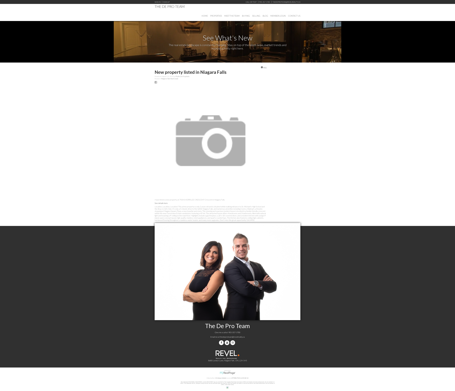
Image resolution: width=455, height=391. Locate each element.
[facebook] (222, 343)
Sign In (158, 2)
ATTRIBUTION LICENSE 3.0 (239, 378)
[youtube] (227, 343)
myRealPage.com (228, 373)
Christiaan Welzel (220, 378)
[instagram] (233, 343)
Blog (265, 16)
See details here (161, 203)
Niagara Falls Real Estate (169, 79)
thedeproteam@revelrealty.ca (232, 337)
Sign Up (166, 2)
